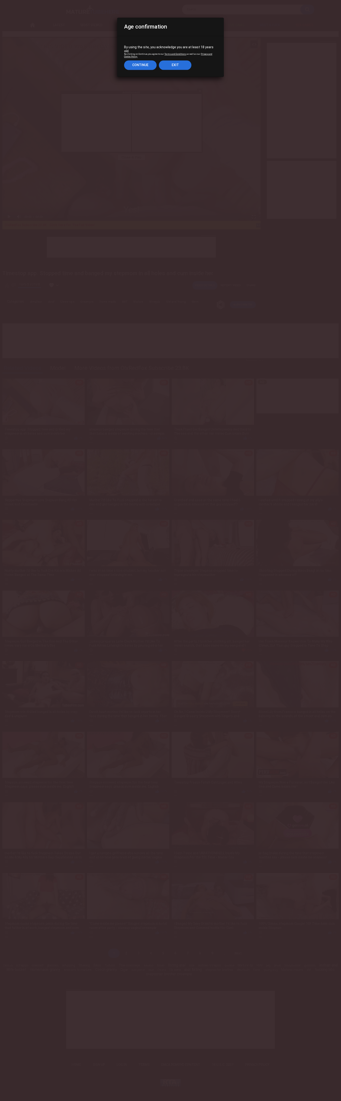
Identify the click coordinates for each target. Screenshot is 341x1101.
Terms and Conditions (175, 54)
